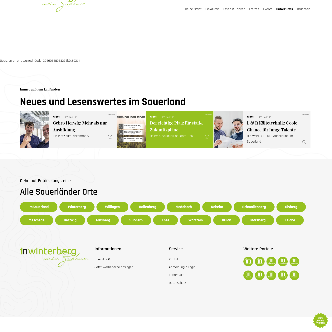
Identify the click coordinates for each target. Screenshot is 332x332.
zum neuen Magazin (320, 320)
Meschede (37, 220)
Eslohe (290, 220)
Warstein (195, 220)
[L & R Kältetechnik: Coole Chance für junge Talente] (262, 129)
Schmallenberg (254, 206)
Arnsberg (103, 220)
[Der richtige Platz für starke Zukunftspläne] (165, 129)
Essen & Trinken (234, 9)
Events (267, 9)
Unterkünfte (284, 9)
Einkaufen (212, 9)
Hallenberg (147, 206)
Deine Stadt (193, 9)
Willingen (112, 206)
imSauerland (39, 206)
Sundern (136, 220)
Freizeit (254, 9)
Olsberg (291, 206)
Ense (165, 220)
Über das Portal (105, 259)
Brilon (226, 220)
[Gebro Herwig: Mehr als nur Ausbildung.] (68, 129)
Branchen (303, 9)
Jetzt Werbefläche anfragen (114, 267)
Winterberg (77, 206)
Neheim (217, 206)
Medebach (183, 206)
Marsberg (258, 220)
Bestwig (70, 220)
